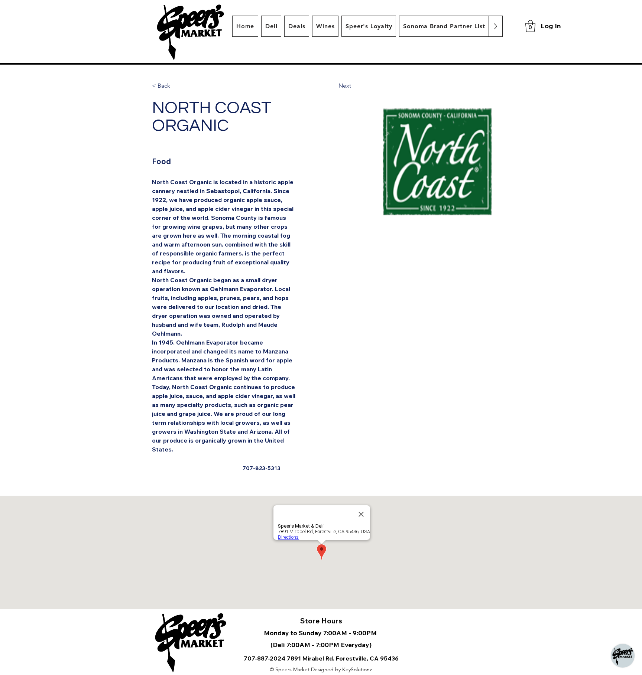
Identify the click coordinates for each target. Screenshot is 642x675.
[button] (530, 26)
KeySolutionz (357, 669)
